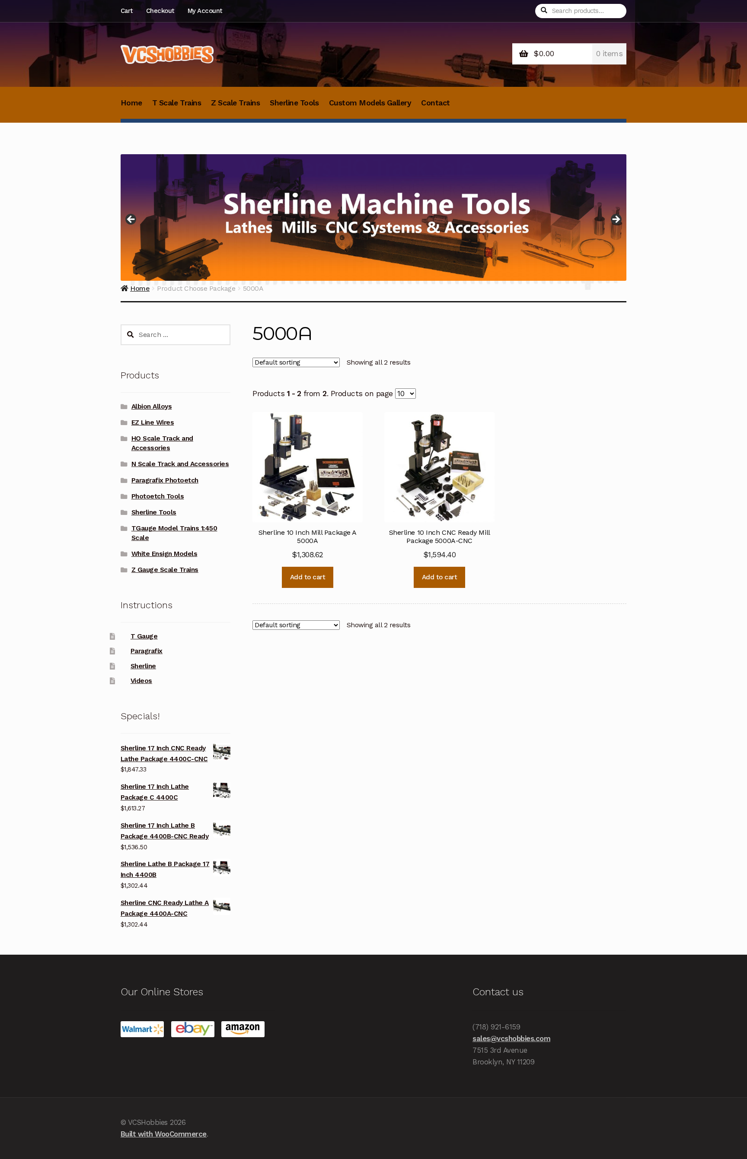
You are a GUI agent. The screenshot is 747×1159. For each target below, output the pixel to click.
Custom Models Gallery (370, 102)
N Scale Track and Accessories (180, 464)
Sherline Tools (294, 102)
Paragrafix (147, 651)
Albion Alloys (151, 406)
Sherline (143, 666)
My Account (205, 11)
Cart (127, 11)
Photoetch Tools (157, 496)
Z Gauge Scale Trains (164, 570)
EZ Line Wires (152, 422)
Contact (435, 102)
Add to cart (308, 577)
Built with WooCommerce (164, 1134)
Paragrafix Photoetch (164, 480)
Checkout (160, 11)
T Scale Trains (176, 102)
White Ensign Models (164, 554)
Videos (141, 681)
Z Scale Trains (235, 102)
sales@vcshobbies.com (511, 1038)
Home (131, 102)
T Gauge (144, 636)
